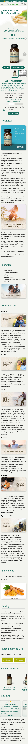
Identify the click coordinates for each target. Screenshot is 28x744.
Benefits (11, 38)
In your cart (19, 104)
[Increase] (7, 104)
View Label (6, 67)
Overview (4, 38)
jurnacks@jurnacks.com (17, 31)
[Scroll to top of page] (24, 741)
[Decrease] (5, 104)
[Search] (22, 4)
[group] (9, 681)
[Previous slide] (2, 54)
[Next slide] (25, 39)
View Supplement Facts (17, 67)
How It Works (20, 38)
